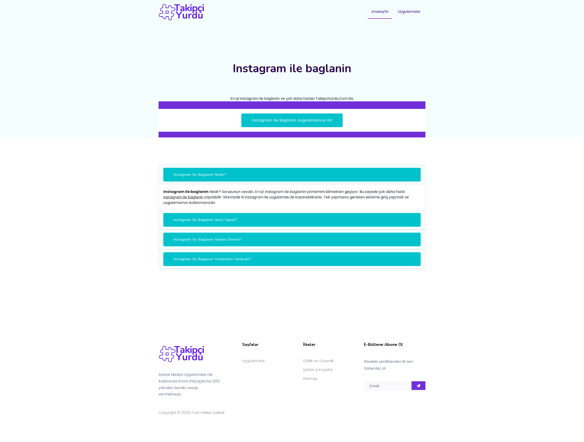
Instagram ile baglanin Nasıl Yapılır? (205, 219)
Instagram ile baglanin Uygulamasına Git (292, 120)
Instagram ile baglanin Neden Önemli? (207, 239)
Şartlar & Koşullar (318, 369)
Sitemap (310, 378)
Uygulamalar (409, 11)
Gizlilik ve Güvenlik (318, 360)
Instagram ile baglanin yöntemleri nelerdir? (212, 259)
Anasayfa (379, 11)
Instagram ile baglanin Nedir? (199, 174)
